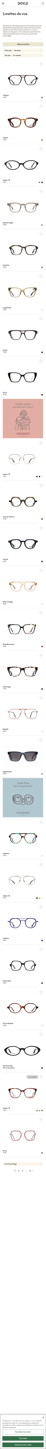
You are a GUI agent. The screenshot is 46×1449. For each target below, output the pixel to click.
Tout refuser (23, 1438)
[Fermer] (43, 1417)
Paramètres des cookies (23, 1432)
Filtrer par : (9, 50)
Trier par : (8, 55)
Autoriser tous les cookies (23, 1445)
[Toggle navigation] (3, 3)
